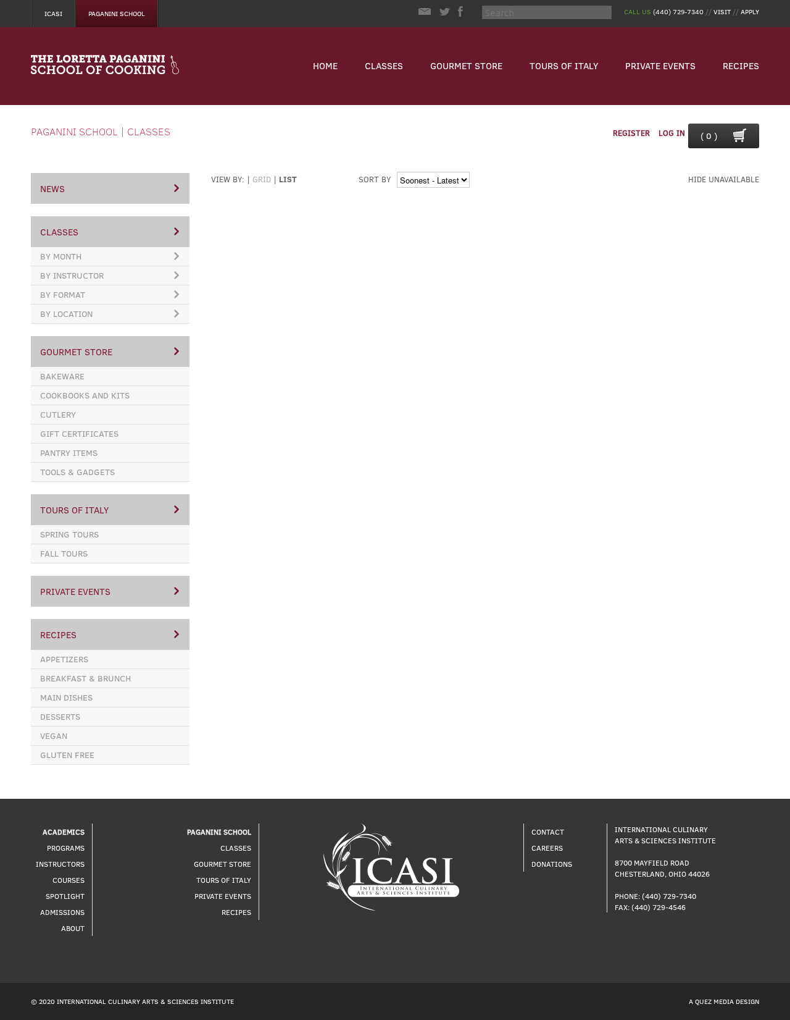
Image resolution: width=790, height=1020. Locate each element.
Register (631, 132)
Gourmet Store (466, 65)
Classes (384, 65)
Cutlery (58, 414)
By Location (66, 313)
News (52, 188)
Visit (722, 11)
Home (325, 65)
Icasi (53, 13)
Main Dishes (66, 697)
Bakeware (62, 376)
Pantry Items (69, 452)
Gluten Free (67, 755)
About (73, 928)
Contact (547, 832)
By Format (62, 294)
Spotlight (65, 896)
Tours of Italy (564, 65)
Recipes (741, 65)
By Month (60, 256)
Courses (68, 880)
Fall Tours (64, 553)
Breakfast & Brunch (85, 678)
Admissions (62, 912)
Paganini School (116, 13)
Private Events (660, 65)
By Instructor (72, 275)
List (288, 179)
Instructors (60, 864)
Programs (66, 848)
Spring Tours (69, 534)
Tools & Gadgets (77, 472)
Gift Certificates (79, 433)
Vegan (53, 735)
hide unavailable (723, 179)
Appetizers (64, 659)
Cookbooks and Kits (85, 395)
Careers (547, 848)
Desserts (60, 716)
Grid (261, 179)
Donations (551, 864)
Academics (64, 832)
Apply (750, 11)
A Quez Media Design (724, 1001)
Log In (672, 132)
